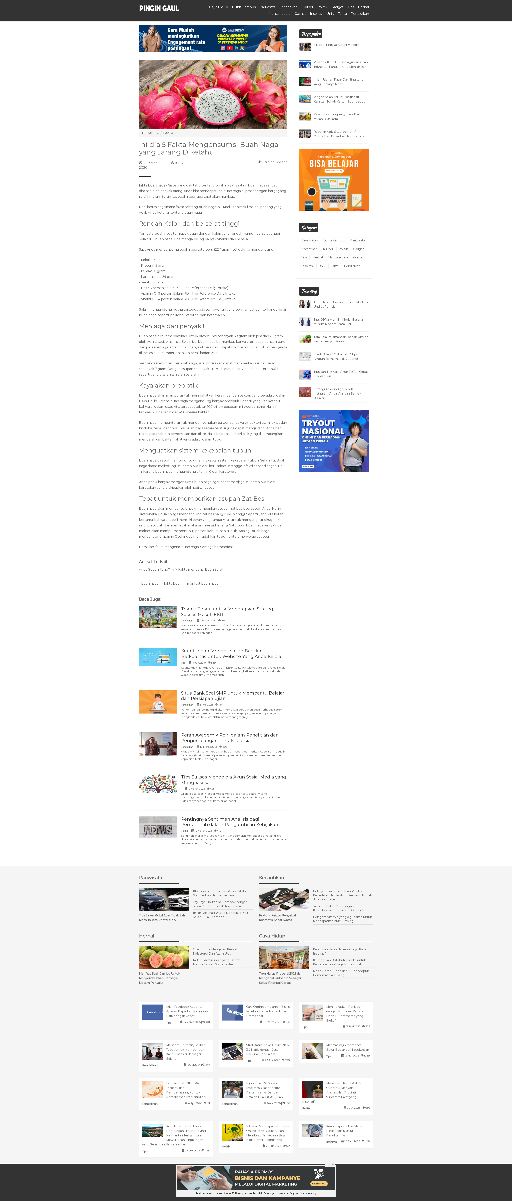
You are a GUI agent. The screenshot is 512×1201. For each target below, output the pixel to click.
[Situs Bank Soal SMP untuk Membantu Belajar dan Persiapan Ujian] (158, 703)
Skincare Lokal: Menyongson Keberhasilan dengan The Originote (339, 908)
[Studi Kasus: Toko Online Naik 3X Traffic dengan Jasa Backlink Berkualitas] (236, 1052)
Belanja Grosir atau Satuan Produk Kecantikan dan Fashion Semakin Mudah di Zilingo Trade (342, 895)
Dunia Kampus (244, 7)
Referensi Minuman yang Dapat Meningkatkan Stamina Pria (216, 962)
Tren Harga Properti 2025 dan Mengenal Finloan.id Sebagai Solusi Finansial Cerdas (280, 978)
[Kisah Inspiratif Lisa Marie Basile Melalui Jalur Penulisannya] (316, 1130)
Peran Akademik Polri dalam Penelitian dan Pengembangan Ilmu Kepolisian (230, 737)
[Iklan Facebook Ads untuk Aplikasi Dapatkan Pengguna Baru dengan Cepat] (156, 1012)
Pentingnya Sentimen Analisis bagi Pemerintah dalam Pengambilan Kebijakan (229, 821)
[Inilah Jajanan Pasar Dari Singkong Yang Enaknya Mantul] (308, 81)
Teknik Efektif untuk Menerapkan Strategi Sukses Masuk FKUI (227, 611)
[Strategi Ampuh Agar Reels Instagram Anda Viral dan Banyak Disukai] (308, 392)
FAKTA (168, 133)
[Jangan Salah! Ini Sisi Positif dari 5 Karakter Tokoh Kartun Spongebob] (308, 99)
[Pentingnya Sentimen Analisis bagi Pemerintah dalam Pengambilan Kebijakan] (158, 827)
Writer (282, 162)
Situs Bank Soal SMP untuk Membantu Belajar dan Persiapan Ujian (232, 695)
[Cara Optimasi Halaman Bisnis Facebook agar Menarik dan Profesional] (236, 1012)
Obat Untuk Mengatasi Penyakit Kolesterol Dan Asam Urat (216, 951)
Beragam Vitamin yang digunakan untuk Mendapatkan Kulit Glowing (342, 919)
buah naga (150, 583)
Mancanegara (280, 14)
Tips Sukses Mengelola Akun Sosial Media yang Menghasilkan (233, 779)
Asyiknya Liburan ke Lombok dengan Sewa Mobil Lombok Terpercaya (220, 904)
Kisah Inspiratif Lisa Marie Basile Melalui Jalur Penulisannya (344, 1130)
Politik (322, 7)
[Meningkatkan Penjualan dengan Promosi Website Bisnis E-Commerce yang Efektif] (316, 1013)
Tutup (330, 1164)
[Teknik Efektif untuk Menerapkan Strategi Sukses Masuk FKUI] (158, 617)
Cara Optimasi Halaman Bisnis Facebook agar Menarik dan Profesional (268, 1011)
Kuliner (307, 7)
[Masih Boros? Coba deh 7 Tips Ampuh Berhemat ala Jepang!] (308, 356)
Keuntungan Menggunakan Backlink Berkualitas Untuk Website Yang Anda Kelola (231, 653)
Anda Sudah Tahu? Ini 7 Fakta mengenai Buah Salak (181, 569)
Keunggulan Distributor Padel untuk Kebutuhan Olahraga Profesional (339, 962)
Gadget (337, 7)
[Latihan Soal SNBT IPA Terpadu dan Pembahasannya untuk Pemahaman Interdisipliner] (156, 1090)
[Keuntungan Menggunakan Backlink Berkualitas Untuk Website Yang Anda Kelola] (158, 657)
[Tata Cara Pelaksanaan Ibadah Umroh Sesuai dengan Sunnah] (308, 339)
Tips (351, 7)
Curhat (300, 14)
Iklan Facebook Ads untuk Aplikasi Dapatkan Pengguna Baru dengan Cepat (187, 1011)
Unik (330, 14)
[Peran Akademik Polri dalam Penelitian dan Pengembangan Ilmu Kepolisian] (158, 745)
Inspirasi (316, 14)
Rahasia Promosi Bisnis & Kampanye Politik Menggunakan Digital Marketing (256, 1193)
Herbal (363, 7)
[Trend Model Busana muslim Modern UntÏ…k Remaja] (308, 304)
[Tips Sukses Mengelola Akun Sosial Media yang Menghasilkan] (158, 783)
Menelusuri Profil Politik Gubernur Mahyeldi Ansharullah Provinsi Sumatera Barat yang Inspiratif (331, 1092)
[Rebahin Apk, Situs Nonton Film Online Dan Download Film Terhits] (308, 133)
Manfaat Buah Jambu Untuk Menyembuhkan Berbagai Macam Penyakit (159, 978)
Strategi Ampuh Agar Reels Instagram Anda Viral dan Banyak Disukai (337, 393)
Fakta (342, 14)
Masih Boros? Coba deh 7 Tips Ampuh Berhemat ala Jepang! (341, 973)
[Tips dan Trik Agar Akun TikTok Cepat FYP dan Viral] (308, 374)
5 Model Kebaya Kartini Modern (336, 45)
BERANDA (150, 133)
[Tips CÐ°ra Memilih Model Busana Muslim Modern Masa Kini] (308, 321)
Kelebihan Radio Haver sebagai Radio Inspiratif (340, 951)
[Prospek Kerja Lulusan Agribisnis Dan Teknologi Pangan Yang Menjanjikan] (308, 64)
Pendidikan (360, 14)
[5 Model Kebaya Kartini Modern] (308, 46)
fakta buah (173, 583)
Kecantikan (289, 7)
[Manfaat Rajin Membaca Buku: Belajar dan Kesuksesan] (316, 1050)
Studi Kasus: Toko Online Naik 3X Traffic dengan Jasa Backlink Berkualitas (267, 1049)
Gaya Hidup (218, 7)
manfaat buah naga (203, 583)
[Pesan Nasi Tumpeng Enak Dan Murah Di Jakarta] (308, 116)
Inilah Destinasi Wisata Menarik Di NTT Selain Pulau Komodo (220, 915)
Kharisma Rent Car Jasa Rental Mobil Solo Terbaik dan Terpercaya (220, 893)
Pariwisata (268, 7)
